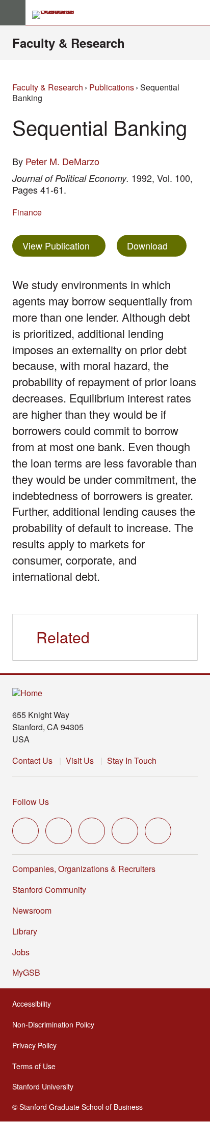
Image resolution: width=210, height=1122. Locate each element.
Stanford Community (49, 889)
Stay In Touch (131, 760)
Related (63, 637)
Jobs (21, 952)
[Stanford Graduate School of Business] (57, 15)
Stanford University (46, 1086)
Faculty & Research (68, 42)
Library (24, 931)
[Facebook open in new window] (58, 831)
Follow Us (30, 801)
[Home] (27, 693)
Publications (111, 87)
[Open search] (198, 12)
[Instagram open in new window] (91, 831)
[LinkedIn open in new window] (158, 831)
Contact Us (32, 760)
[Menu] (12, 12)
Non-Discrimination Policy (56, 1024)
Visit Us (80, 760)
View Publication (64, 245)
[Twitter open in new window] (25, 831)
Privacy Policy (37, 1045)
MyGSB (29, 972)
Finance (27, 212)
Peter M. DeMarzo (62, 161)
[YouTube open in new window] (125, 831)
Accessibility (34, 1004)
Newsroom (31, 910)
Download (147, 245)
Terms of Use (37, 1066)
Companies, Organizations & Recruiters (83, 869)
